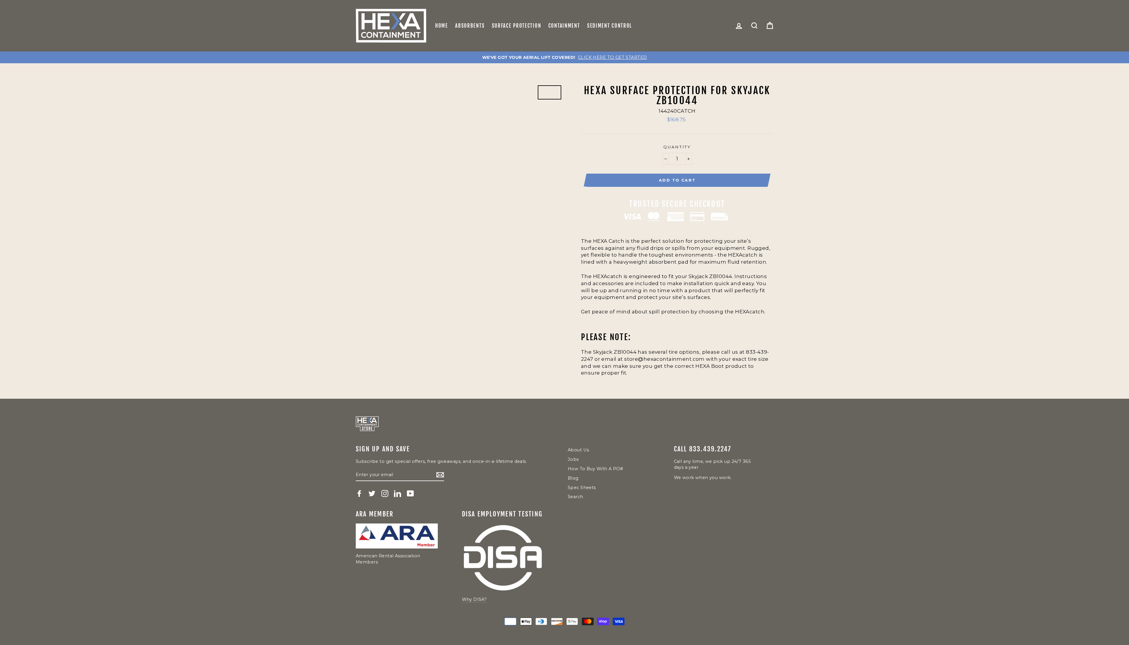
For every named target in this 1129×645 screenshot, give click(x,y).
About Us (578, 450)
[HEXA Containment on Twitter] (371, 493)
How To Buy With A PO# (595, 468)
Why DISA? (474, 599)
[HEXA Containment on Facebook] (359, 493)
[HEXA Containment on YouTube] (410, 493)
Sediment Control (609, 26)
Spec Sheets (582, 487)
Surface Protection (516, 26)
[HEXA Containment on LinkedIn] (397, 493)
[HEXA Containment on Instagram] (384, 493)
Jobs (573, 459)
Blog (573, 478)
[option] (564, 57)
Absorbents (470, 26)
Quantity (677, 146)
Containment (564, 26)
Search (575, 496)
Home (441, 26)
